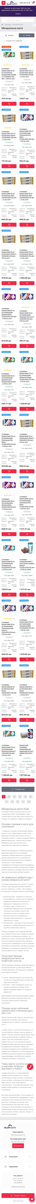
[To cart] (9, 104)
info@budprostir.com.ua (18, 1186)
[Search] (4, 20)
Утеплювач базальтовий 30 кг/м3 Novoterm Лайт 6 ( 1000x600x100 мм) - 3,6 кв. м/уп (27, 438)
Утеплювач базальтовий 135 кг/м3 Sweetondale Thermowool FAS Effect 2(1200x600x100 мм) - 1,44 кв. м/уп (27, 135)
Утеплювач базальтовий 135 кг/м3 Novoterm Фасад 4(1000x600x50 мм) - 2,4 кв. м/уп (27, 72)
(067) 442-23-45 (25, 3)
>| (29, 802)
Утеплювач (8, 24)
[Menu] (4, 3)
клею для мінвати (8, 1056)
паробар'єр (30, 865)
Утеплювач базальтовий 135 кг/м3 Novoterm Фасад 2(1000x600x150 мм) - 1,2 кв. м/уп (27, 254)
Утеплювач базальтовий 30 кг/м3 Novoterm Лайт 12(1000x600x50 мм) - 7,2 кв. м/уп (27, 195)
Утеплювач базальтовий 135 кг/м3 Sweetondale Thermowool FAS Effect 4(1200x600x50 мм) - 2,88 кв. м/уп (9, 440)
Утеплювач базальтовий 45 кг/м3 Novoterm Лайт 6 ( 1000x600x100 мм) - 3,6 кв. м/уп (9, 254)
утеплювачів (23, 1097)
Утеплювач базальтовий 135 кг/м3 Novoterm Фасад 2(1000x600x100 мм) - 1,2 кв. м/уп (9, 135)
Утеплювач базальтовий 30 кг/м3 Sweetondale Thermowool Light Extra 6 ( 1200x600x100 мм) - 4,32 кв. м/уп (9, 628)
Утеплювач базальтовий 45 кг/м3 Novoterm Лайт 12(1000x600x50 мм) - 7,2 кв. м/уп (9, 195)
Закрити (18, 13)
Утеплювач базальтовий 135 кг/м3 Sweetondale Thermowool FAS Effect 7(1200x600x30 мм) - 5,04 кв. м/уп (27, 502)
